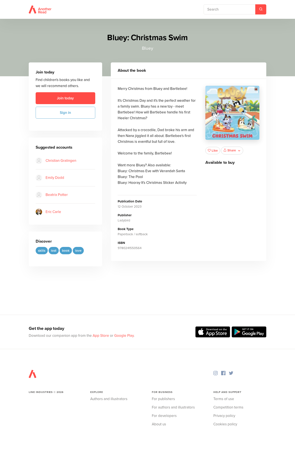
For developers (164, 415)
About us (159, 424)
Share (232, 150)
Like (215, 151)
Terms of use (223, 399)
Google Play (124, 335)
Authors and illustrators (108, 399)
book (66, 251)
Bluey (147, 48)
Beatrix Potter (57, 194)
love (78, 251)
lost (53, 251)
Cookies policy (225, 424)
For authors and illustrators (173, 407)
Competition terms (228, 407)
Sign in (65, 112)
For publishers (163, 399)
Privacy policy (224, 415)
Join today (65, 98)
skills (41, 251)
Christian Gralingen (61, 160)
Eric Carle (53, 212)
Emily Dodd (55, 177)
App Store (101, 335)
